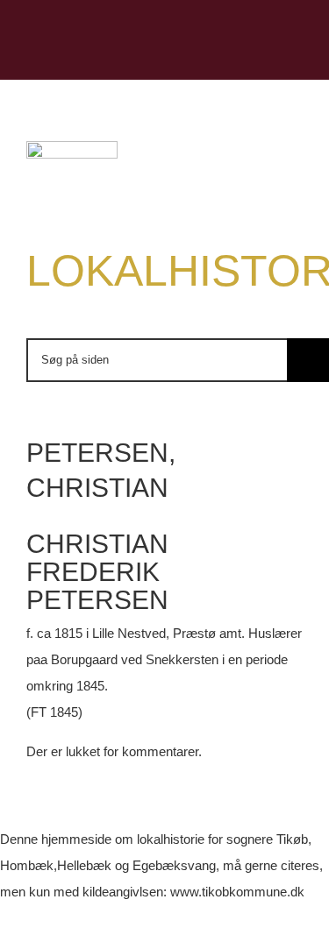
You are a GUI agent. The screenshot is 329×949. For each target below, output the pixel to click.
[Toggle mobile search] (264, 53)
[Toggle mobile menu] (296, 53)
